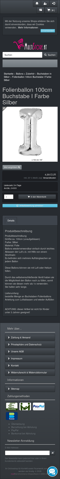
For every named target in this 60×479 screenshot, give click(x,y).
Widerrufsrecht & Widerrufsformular (28, 372)
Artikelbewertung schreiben (31, 205)
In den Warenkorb (38, 196)
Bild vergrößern (11, 167)
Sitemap (14, 388)
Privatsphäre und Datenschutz (26, 344)
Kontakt (14, 365)
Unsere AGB (17, 351)
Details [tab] (11, 220)
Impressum (16, 358)
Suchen (51, 54)
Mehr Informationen (28, 27)
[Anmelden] (52, 452)
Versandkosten (49, 177)
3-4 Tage (17, 185)
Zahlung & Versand (20, 337)
